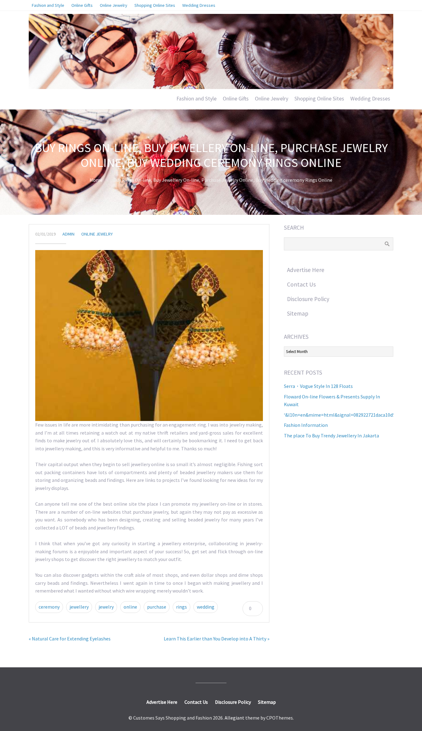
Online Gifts (236, 98)
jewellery (79, 607)
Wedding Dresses (370, 98)
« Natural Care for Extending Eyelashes (70, 638)
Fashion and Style (196, 98)
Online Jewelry (271, 98)
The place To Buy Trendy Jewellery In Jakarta (331, 435)
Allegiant (234, 718)
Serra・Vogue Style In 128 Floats (318, 386)
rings (181, 607)
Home (96, 180)
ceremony (49, 607)
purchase (156, 607)
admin (68, 234)
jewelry (106, 607)
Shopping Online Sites (319, 98)
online (130, 607)
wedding (205, 607)
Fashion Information (306, 425)
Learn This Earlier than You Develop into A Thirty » (216, 638)
